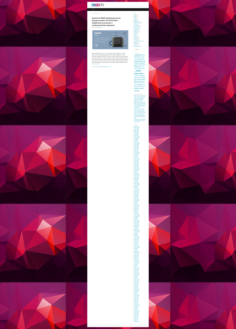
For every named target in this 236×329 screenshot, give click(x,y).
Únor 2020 (136, 227)
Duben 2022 (136, 194)
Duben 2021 (136, 209)
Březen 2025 (136, 148)
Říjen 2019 (136, 233)
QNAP (96, 66)
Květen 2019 (136, 239)
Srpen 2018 (136, 251)
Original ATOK (137, 29)
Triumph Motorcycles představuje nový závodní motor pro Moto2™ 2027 (139, 120)
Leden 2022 (136, 197)
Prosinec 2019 (136, 230)
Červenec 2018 (137, 252)
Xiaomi (135, 44)
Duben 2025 (136, 147)
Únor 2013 (136, 302)
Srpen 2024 (136, 157)
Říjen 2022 (136, 186)
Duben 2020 (136, 225)
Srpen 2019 (136, 235)
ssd (135, 77)
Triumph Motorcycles (138, 41)
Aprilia (135, 16)
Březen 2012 (136, 316)
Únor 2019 (136, 243)
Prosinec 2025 (136, 136)
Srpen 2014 (136, 278)
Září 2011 (136, 320)
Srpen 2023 (136, 173)
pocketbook (140, 65)
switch (137, 77)
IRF (134, 63)
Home (93, 9)
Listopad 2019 (136, 231)
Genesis (135, 18)
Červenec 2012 (137, 311)
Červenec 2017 (137, 268)
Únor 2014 (136, 286)
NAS (142, 63)
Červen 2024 (136, 160)
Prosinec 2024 (136, 152)
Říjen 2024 (136, 155)
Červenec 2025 (137, 143)
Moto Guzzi (136, 28)
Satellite (143, 75)
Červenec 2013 (137, 295)
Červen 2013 (136, 296)
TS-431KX (109, 66)
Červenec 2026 (137, 127)
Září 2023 (136, 171)
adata (137, 55)
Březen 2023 (136, 179)
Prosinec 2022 (136, 183)
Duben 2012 (136, 315)
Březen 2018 (136, 257)
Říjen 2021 (136, 201)
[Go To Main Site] (95, 7)
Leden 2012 (136, 319)
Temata (141, 77)
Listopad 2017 (136, 263)
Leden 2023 (136, 182)
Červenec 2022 (137, 190)
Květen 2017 (136, 270)
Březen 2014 (136, 285)
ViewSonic (136, 43)
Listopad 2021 (136, 200)
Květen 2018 (136, 255)
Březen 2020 (136, 226)
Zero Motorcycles (137, 46)
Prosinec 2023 (136, 168)
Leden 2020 (136, 229)
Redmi (135, 75)
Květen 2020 (136, 224)
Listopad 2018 (136, 247)
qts (143, 73)
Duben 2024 (136, 162)
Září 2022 (136, 187)
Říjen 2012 (136, 307)
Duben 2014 (136, 283)
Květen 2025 (136, 145)
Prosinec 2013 (136, 289)
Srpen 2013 (136, 294)
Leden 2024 (136, 166)
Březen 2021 (136, 210)
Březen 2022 (136, 195)
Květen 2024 (136, 161)
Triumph (139, 79)
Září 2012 (136, 308)
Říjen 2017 (136, 264)
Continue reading (96, 63)
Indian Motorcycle (137, 22)
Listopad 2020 (136, 216)
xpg (138, 91)
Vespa (135, 42)
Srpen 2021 (136, 204)
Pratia (135, 34)
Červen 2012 (136, 312)
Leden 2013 (136, 303)
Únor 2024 (136, 165)
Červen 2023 (136, 175)
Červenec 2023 (137, 174)
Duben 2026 (136, 131)
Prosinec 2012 (136, 304)
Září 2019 (136, 234)
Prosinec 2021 (136, 199)
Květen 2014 (136, 282)
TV (144, 82)
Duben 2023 (136, 178)
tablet (139, 77)
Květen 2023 (136, 177)
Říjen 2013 (136, 291)
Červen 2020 (136, 222)
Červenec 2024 (137, 158)
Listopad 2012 (136, 306)
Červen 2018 (136, 253)
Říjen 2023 (136, 170)
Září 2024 (136, 156)
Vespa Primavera (137, 86)
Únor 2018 (136, 259)
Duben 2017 (136, 272)
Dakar (135, 57)
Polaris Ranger (141, 66)
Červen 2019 (136, 238)
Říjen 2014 (136, 276)
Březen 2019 (136, 242)
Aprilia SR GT (139, 56)
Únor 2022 (136, 196)
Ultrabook (135, 84)
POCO (144, 65)
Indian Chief (137, 59)
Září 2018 (136, 250)
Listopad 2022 (136, 184)
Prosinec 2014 (136, 273)
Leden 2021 (136, 213)
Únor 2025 (136, 149)
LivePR (135, 24)
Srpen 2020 (136, 220)
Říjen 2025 (136, 139)
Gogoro (135, 20)
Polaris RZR (137, 68)
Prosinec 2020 (136, 214)
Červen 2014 (136, 281)
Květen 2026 (136, 130)
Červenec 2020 (137, 221)
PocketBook (136, 31)
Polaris (135, 33)
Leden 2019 (136, 244)
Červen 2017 (136, 269)
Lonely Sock (136, 25)
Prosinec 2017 (136, 261)
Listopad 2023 (136, 169)
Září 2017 (136, 265)
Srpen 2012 (136, 309)
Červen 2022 (136, 191)
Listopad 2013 (136, 290)
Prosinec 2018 (136, 246)
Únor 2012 (136, 317)
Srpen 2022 (136, 188)
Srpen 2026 (136, 126)
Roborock (136, 37)
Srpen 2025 (136, 142)
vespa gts (143, 84)
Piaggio (135, 30)
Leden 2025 (136, 151)
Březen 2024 (136, 164)
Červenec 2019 (137, 237)
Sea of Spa (136, 38)
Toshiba (135, 39)
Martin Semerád (137, 26)
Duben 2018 (136, 256)
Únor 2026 (136, 134)
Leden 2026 (136, 135)
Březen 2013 (136, 300)
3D (134, 55)
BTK (135, 17)
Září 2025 (136, 140)
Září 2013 (136, 293)
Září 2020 (136, 218)
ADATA (135, 15)
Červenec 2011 (137, 321)
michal (101, 27)
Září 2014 (136, 277)
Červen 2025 (136, 144)
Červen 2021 (136, 207)
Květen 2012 (136, 313)
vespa (139, 84)
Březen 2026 (136, 132)
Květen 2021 (136, 208)
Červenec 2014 (137, 280)
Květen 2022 (136, 192)
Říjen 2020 (136, 217)
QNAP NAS (105, 66)
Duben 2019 (136, 240)
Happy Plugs (136, 21)
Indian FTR (141, 59)
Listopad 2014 (136, 274)
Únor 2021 (136, 212)
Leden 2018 (136, 260)
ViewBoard (143, 86)
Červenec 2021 (137, 205)
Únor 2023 (136, 181)
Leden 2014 (136, 287)
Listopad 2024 (136, 153)
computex (142, 56)
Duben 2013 (136, 299)
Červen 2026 (136, 129)
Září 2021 (136, 203)
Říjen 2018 (136, 248)
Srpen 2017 (136, 267)
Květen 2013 (136, 298)
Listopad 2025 (136, 138)
